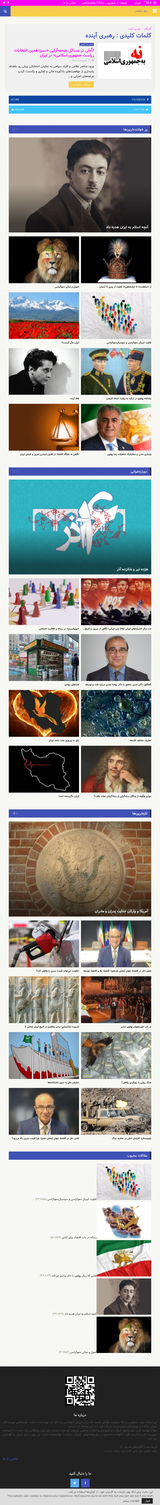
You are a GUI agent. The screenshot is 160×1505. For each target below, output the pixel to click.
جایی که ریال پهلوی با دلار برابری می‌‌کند (74, 1275)
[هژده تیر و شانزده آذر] (80, 527)
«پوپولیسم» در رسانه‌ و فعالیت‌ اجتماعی (59, 629)
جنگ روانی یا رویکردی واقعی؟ (136, 1082)
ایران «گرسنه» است (69, 796)
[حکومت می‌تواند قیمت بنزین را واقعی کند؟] (44, 943)
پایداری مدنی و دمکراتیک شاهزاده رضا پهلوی (129, 454)
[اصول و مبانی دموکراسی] (44, 259)
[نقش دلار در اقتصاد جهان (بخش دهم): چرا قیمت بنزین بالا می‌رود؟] (44, 1111)
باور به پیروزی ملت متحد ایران (64, 740)
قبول (147, 1501)
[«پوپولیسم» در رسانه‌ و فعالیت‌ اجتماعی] (44, 601)
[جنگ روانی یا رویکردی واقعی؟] (116, 1055)
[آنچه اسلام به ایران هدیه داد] (80, 184)
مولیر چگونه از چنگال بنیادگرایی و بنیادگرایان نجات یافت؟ (122, 796)
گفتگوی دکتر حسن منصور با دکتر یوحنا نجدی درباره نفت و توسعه (118, 684)
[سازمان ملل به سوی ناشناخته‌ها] (44, 1055)
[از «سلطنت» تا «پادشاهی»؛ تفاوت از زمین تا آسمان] (116, 259)
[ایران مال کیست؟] (44, 315)
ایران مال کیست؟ (70, 342)
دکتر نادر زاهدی (86, 44)
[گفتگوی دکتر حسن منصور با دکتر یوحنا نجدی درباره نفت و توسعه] (116, 657)
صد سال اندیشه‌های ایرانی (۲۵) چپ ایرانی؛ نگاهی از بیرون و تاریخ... (117, 629)
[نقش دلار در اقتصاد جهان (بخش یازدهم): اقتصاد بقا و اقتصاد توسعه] (116, 943)
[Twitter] (74, 1483)
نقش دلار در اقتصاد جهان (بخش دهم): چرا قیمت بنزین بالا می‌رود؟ (45, 1138)
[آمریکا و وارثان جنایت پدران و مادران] (80, 869)
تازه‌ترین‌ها (139, 813)
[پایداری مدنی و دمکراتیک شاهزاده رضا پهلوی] (116, 427)
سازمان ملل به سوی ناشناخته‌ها (63, 1082)
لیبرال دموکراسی (141, 11)
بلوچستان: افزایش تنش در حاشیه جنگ (131, 1138)
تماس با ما (69, 2)
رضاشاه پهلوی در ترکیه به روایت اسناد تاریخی (128, 398)
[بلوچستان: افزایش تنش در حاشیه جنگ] (116, 1111)
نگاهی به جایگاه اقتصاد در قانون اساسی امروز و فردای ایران (49, 454)
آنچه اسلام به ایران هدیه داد (127, 227)
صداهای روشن (72, 684)
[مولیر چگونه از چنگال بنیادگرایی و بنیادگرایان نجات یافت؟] (116, 769)
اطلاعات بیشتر (131, 1501)
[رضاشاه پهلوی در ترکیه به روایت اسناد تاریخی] (116, 371)
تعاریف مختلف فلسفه (140, 740)
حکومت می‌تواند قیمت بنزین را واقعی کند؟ (57, 971)
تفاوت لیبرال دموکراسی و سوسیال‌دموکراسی (129, 342)
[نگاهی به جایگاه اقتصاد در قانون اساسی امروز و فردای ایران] (44, 427)
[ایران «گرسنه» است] (44, 769)
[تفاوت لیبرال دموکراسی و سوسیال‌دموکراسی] (116, 315)
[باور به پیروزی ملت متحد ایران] (44, 713)
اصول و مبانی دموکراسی (67, 287)
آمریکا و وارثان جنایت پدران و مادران (121, 911)
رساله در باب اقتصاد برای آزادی (79, 1237)
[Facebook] (85, 1483)
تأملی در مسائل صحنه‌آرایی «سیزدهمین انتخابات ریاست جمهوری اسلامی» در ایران (54, 53)
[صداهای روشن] (44, 657)
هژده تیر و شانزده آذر (132, 569)
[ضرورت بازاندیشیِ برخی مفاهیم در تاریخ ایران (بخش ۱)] (44, 999)
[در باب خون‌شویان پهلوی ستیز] (116, 999)
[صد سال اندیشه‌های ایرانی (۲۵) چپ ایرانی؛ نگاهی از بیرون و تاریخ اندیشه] (116, 601)
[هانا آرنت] (44, 371)
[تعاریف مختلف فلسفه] (116, 713)
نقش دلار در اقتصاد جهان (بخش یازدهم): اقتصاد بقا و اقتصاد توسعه (117, 971)
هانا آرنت (74, 398)
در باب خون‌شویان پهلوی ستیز (136, 1027)
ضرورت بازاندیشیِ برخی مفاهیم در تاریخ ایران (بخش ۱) (52, 1027)
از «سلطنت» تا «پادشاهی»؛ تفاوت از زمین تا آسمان (125, 287)
